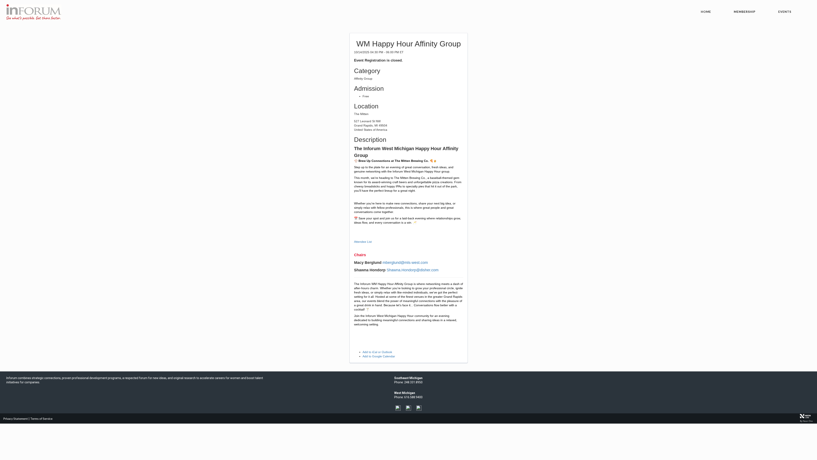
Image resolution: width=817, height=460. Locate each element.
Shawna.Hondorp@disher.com (412, 270)
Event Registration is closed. (378, 60)
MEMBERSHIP (745, 11)
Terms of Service (41, 418)
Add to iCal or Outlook (377, 352)
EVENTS (784, 11)
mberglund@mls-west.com (405, 262)
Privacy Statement (15, 418)
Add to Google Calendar (379, 356)
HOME (706, 11)
